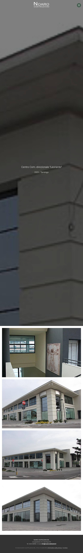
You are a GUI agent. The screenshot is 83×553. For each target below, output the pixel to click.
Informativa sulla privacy (55, 548)
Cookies (65, 548)
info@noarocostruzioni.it (49, 544)
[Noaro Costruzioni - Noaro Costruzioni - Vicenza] (41, 7)
